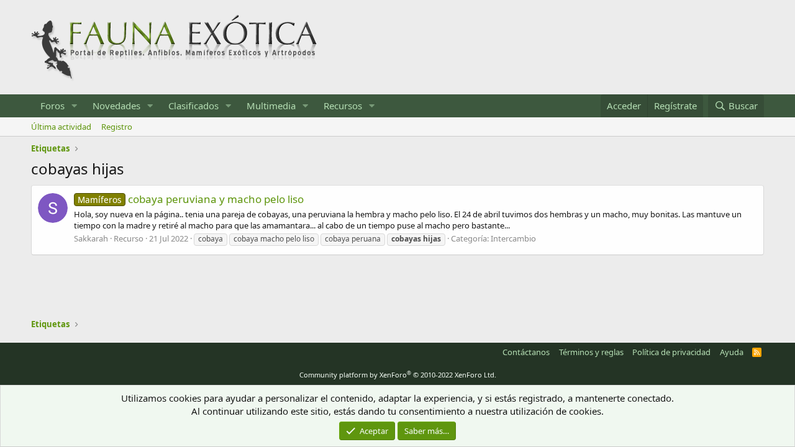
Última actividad (61, 126)
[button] (74, 105)
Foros (52, 105)
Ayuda (731, 352)
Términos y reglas (591, 352)
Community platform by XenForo (397, 374)
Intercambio (513, 238)
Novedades (116, 105)
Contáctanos (526, 352)
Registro (116, 126)
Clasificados (193, 105)
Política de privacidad (671, 352)
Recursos (343, 105)
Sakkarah (91, 238)
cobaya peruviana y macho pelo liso (191, 199)
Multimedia (271, 105)
